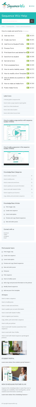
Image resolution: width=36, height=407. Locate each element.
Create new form (10, 40)
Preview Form (9, 48)
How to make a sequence (10, 175)
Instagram (6, 236)
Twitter (5, 234)
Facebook (6, 233)
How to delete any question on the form (14, 78)
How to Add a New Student (10, 109)
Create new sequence (12, 210)
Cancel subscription (11, 214)
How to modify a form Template (15, 74)
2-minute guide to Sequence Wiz (12, 99)
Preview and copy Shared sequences (16, 218)
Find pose (6, 271)
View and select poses (12, 221)
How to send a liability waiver (14, 69)
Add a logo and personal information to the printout (18, 282)
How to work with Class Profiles (10, 332)
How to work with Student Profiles (12, 189)
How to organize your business (12, 192)
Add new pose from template (12, 290)
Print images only (10, 207)
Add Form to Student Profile (14, 44)
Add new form (9, 36)
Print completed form (11, 65)
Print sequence (8, 275)
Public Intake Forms (11, 88)
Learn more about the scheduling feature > (15, 394)
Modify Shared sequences (11, 286)
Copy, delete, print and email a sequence (14, 196)
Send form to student (11, 57)
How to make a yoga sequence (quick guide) (15, 103)
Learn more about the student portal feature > (16, 362)
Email (5, 238)
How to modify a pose (10, 279)
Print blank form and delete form (15, 52)
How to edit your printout (8, 323)
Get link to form (9, 61)
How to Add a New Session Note (12, 113)
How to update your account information (14, 186)
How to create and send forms (11, 182)
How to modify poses (9, 179)
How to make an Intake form (14, 84)
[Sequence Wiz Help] (13, 9)
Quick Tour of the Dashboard (11, 106)
